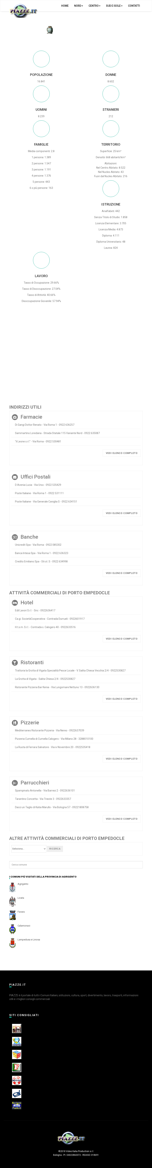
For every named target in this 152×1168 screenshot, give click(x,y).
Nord (77, 5)
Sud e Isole (113, 5)
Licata (21, 897)
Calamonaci (24, 925)
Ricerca (55, 848)
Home (65, 5)
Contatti (134, 5)
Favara (21, 911)
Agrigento (23, 884)
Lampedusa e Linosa (29, 939)
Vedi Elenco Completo (122, 453)
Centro (94, 5)
